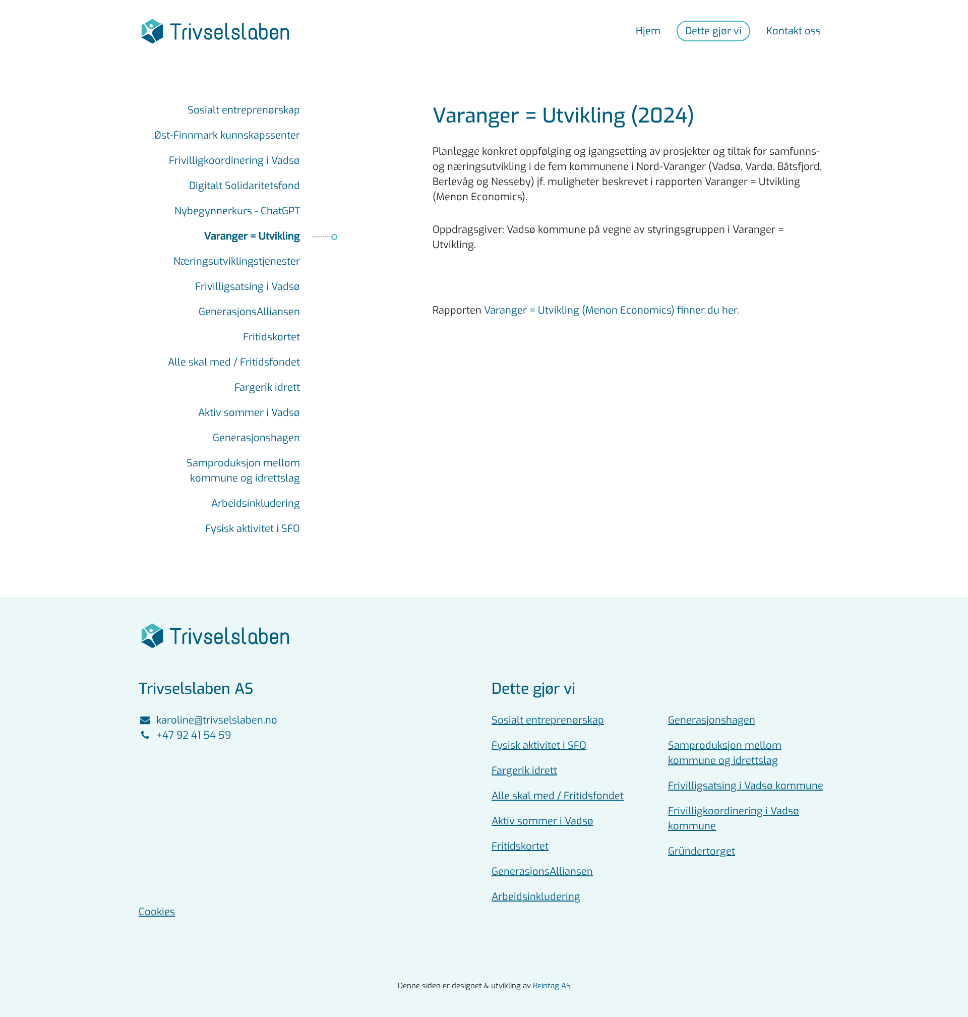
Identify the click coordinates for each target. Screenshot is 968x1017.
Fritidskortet (271, 337)
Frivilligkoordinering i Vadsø (234, 160)
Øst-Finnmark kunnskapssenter (227, 135)
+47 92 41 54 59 (193, 735)
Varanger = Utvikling (252, 236)
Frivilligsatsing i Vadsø (247, 286)
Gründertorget (701, 851)
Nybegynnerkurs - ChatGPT (237, 211)
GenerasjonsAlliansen (249, 312)
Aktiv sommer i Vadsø (249, 413)
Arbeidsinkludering (255, 503)
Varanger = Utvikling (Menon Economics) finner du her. (611, 310)
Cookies (157, 912)
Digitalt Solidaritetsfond (244, 186)
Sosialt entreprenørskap (244, 110)
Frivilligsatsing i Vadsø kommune (745, 786)
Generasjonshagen (256, 438)
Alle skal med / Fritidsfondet (234, 362)
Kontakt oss (793, 31)
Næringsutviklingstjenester (236, 261)
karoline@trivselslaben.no (216, 720)
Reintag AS (552, 986)
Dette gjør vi (713, 31)
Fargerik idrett (267, 387)
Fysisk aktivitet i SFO (252, 528)
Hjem (648, 31)
